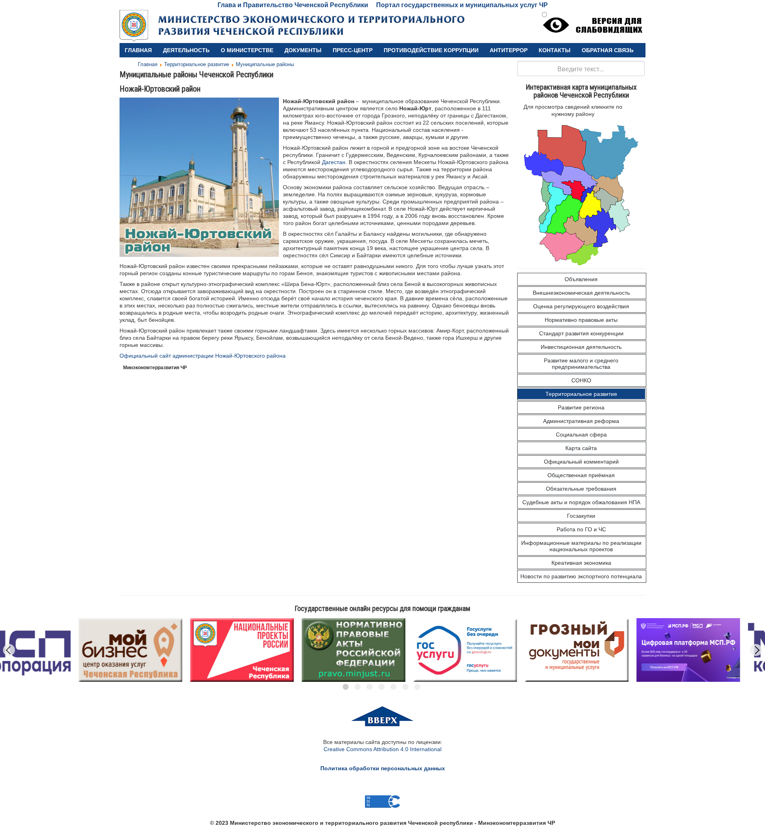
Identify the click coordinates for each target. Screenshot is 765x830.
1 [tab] (346, 687)
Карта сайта (581, 448)
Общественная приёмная (581, 475)
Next (756, 650)
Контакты (555, 50)
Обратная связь (608, 50)
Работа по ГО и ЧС (581, 529)
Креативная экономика (581, 563)
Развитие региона (581, 407)
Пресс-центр (353, 50)
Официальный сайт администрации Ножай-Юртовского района (203, 355)
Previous (9, 650)
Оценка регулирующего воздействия (581, 306)
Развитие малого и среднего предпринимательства (581, 363)
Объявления (581, 279)
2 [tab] (358, 687)
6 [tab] (405, 687)
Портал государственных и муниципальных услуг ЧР (462, 5)
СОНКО (581, 380)
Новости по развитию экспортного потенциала (581, 576)
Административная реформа (581, 421)
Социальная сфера (581, 434)
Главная (138, 50)
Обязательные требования (581, 488)
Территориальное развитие (581, 394)
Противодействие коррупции (431, 50)
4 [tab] (381, 687)
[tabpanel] (99, 650)
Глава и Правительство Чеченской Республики (293, 5)
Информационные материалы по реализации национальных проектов (581, 546)
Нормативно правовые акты (581, 320)
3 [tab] (370, 687)
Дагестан (333, 162)
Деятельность (186, 50)
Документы (303, 50)
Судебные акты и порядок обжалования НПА (581, 502)
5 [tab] (393, 687)
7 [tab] (417, 687)
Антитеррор (509, 50)
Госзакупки (581, 516)
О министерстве (247, 50)
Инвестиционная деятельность (581, 347)
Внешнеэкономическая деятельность (581, 293)
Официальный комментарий (581, 461)
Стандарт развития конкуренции (581, 333)
